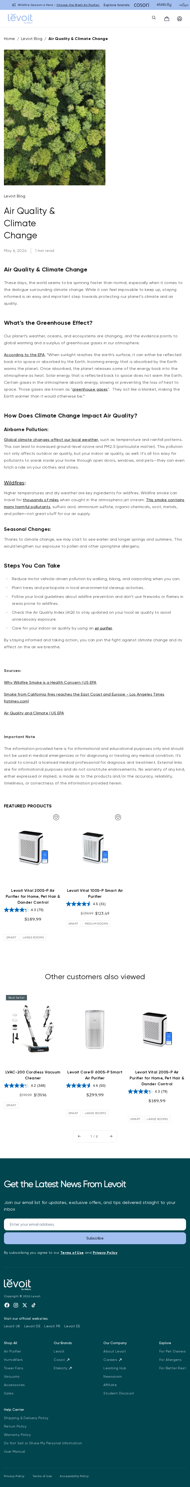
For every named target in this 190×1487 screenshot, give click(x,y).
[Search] (153, 17)
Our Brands (63, 1343)
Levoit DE (32, 1326)
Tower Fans (13, 1368)
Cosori (59, 1360)
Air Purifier (12, 1351)
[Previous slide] (79, 1136)
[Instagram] (16, 1305)
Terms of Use (42, 1476)
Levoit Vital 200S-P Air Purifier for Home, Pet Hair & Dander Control (33, 896)
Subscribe (94, 1238)
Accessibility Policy (74, 1476)
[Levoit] (42, 1284)
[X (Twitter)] (25, 1305)
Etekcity (60, 1368)
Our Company (115, 1343)
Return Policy (15, 1426)
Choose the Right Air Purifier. (78, 5)
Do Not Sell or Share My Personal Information (43, 1443)
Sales (9, 1393)
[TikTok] (34, 1305)
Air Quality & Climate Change (78, 38)
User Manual (14, 1451)
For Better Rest (172, 1368)
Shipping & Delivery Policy (26, 1418)
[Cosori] (141, 5)
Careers (110, 1360)
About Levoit (114, 1351)
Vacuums (12, 1376)
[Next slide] (111, 1136)
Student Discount (118, 1393)
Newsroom (112, 1376)
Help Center (14, 1409)
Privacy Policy (14, 1476)
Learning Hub (114, 1368)
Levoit (59, 1351)
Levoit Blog (31, 38)
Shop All (10, 1343)
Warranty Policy (17, 1435)
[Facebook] (7, 1305)
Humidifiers (13, 1360)
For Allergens (170, 1360)
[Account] (179, 18)
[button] (166, 18)
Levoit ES (72, 1326)
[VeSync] (184, 5)
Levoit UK (12, 1326)
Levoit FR (52, 1326)
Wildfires (14, 483)
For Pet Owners (172, 1351)
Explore (165, 1343)
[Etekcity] (164, 5)
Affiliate (110, 1385)
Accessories (14, 1385)
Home (9, 38)
